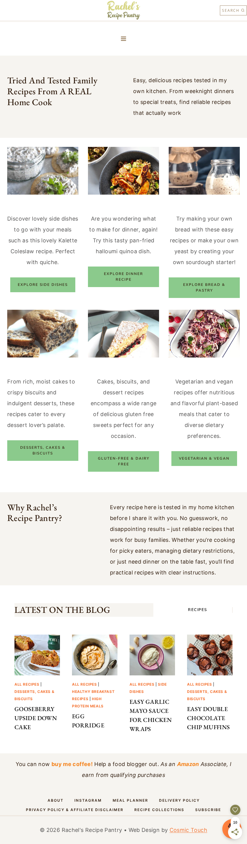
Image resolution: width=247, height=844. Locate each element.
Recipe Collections (159, 809)
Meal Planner (130, 800)
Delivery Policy (179, 800)
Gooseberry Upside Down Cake (35, 718)
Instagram (88, 800)
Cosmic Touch (188, 830)
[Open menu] (123, 39)
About (56, 800)
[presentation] (37, 655)
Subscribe (208, 809)
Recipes (197, 610)
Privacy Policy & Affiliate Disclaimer (75, 809)
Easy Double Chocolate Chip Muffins (208, 718)
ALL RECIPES (26, 684)
